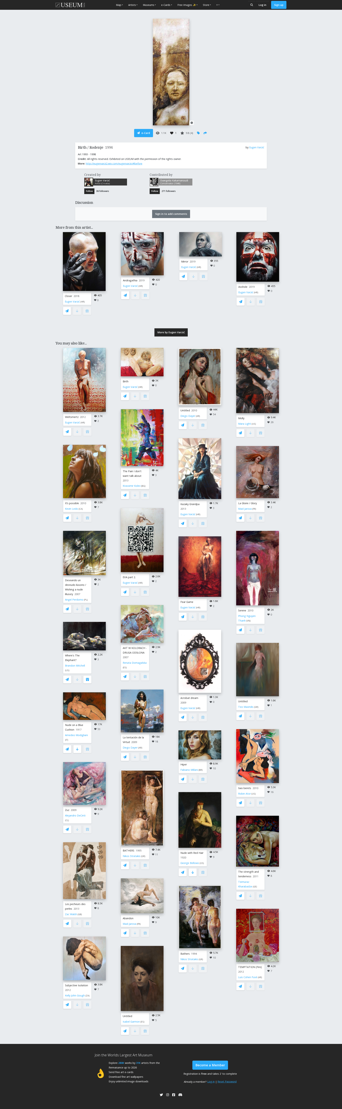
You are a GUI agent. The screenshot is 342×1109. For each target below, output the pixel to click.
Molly (241, 418)
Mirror (184, 261)
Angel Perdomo (74, 599)
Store (206, 5)
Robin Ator (244, 793)
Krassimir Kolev (132, 485)
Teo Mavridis (245, 707)
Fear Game (186, 602)
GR (143, 856)
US (67, 670)
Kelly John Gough (75, 995)
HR (82, 301)
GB (79, 914)
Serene (242, 610)
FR (139, 923)
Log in (262, 5)
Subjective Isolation (76, 985)
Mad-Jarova (129, 923)
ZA (87, 995)
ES (124, 667)
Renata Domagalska (135, 662)
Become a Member (210, 1065)
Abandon (128, 918)
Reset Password (227, 1081)
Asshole (242, 286)
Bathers (185, 953)
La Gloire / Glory (247, 503)
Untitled (127, 1016)
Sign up (278, 5)
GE (254, 886)
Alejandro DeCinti (75, 815)
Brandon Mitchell (75, 665)
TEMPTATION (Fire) (250, 967)
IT (67, 739)
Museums (148, 5)
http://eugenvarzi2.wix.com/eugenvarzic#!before (114, 163)
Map (118, 5)
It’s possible (72, 503)
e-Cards (165, 5)
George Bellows (189, 863)
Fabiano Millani (189, 769)
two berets (244, 788)
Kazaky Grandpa (190, 504)
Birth (125, 381)
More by (171, 332)
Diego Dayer (130, 747)
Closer (68, 296)
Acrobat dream (189, 698)
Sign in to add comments (171, 214)
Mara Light (244, 423)
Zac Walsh (71, 914)
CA (80, 508)
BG (143, 485)
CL (67, 820)
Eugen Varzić (256, 147)
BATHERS (128, 850)
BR (200, 769)
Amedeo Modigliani (76, 735)
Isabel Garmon (131, 1021)
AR (140, 747)
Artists (132, 5)
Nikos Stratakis (131, 856)
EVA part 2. (129, 577)
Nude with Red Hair (191, 853)
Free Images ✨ (186, 5)
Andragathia (130, 280)
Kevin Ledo (71, 508)
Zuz (67, 810)
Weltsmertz (72, 417)
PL (86, 599)
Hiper (183, 764)
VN (248, 620)
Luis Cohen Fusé (247, 977)
